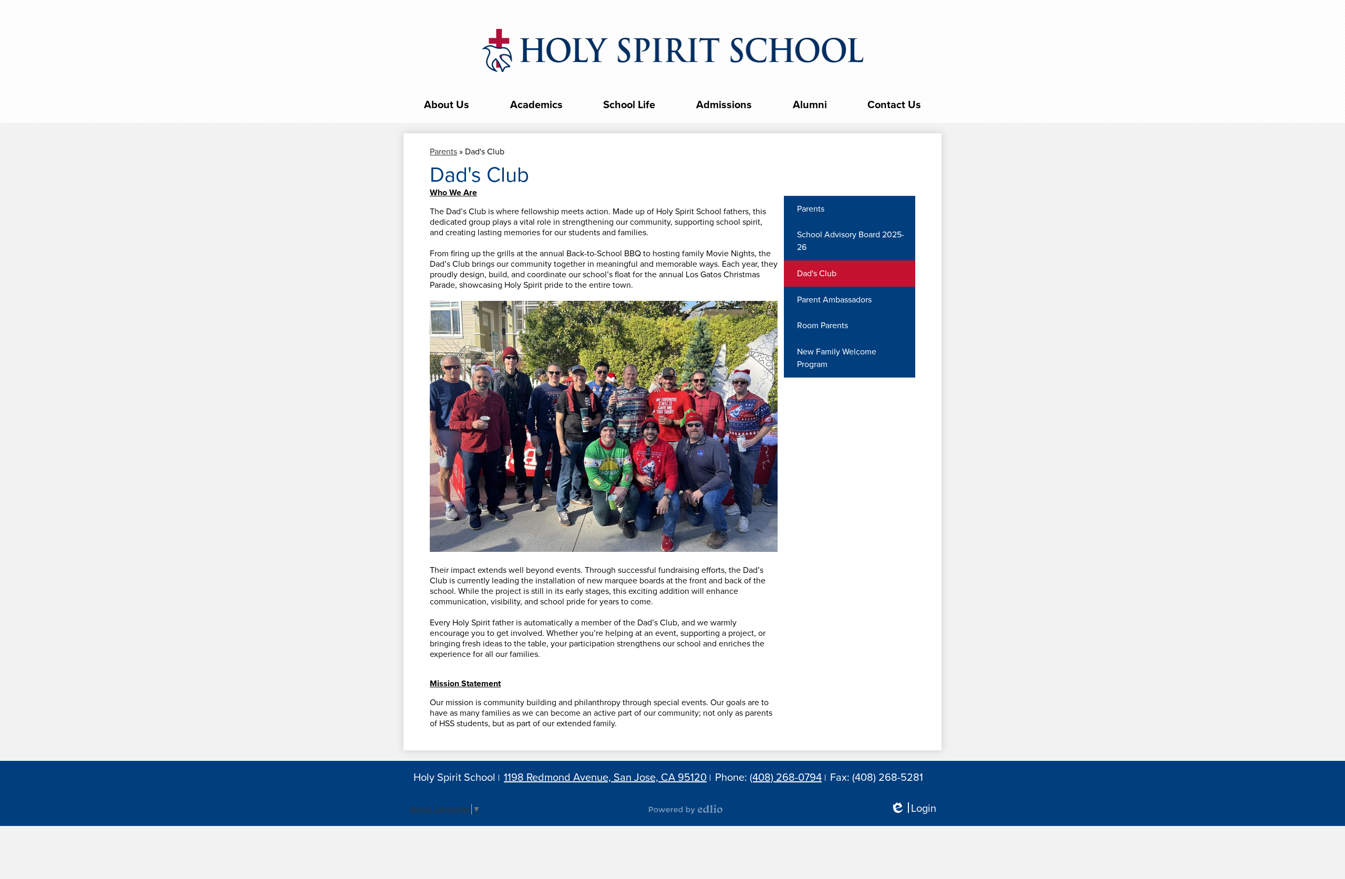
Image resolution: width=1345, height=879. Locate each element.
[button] (446, 105)
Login (913, 808)
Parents (443, 151)
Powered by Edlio (685, 809)
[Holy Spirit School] (673, 50)
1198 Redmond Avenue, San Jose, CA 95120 (605, 777)
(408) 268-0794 (786, 777)
